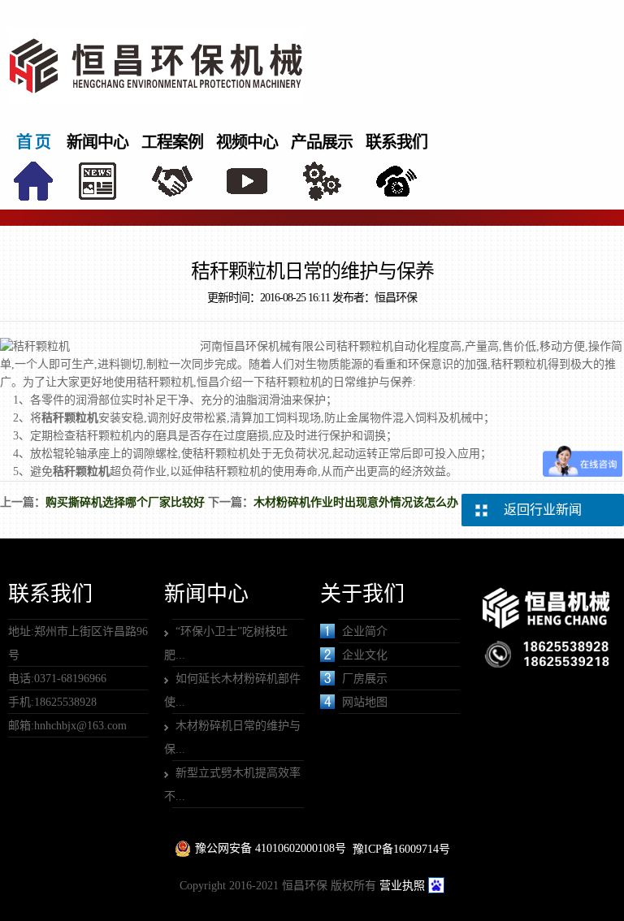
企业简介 (365, 631)
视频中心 (247, 142)
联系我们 (396, 142)
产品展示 (322, 142)
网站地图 (365, 702)
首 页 (33, 142)
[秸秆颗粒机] (69, 406)
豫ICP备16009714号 (401, 849)
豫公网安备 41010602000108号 (270, 848)
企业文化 (365, 655)
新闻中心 (97, 142)
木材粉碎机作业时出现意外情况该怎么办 (356, 502)
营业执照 (402, 886)
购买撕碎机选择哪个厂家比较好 (125, 502)
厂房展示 (365, 678)
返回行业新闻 (543, 510)
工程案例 (172, 142)
